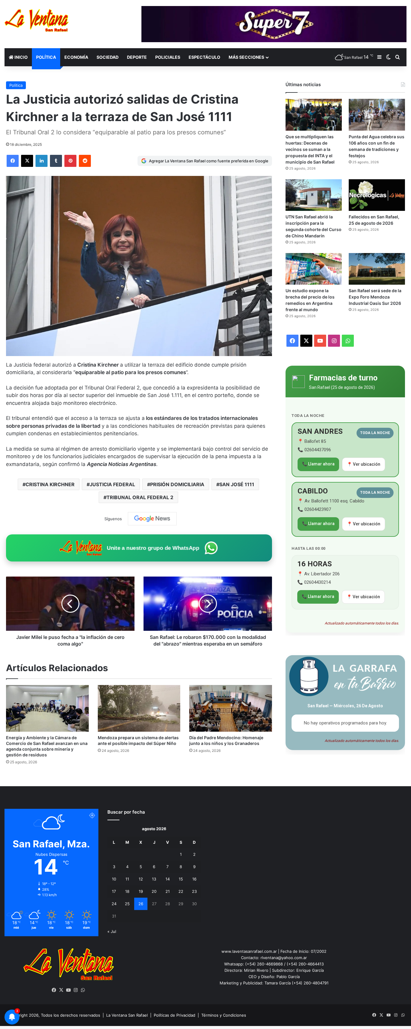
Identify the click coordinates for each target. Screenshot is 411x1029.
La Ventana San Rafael (127, 1015)
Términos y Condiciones (223, 1015)
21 (167, 891)
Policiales (167, 57)
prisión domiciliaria (177, 484)
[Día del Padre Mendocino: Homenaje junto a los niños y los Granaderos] (230, 708)
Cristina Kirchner (50, 484)
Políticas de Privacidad (174, 1015)
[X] (61, 990)
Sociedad (108, 57)
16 (194, 879)
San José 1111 (236, 484)
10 (114, 879)
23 (194, 891)
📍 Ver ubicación (363, 464)
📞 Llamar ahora (318, 463)
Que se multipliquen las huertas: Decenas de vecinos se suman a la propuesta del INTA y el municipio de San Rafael (310, 149)
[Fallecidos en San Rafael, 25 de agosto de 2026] (377, 195)
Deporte (137, 57)
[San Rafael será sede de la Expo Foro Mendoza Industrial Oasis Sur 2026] (377, 269)
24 (114, 903)
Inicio (21, 57)
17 (114, 891)
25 (127, 903)
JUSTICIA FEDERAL (112, 484)
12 (141, 879)
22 (180, 891)
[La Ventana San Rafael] (37, 20)
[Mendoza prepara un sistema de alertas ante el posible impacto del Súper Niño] (139, 708)
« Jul (111, 931)
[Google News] (152, 518)
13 (154, 879)
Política (46, 57)
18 (127, 891)
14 (167, 879)
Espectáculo (204, 57)
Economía (76, 57)
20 (154, 891)
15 (181, 879)
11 (127, 879)
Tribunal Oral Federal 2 (140, 497)
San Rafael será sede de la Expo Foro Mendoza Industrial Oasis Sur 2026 (375, 297)
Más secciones (246, 57)
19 (141, 891)
